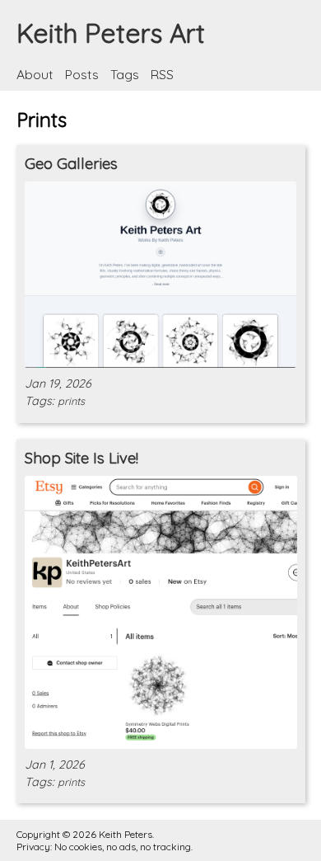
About (36, 74)
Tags (126, 74)
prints (71, 400)
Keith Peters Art (110, 32)
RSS (162, 74)
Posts (83, 74)
